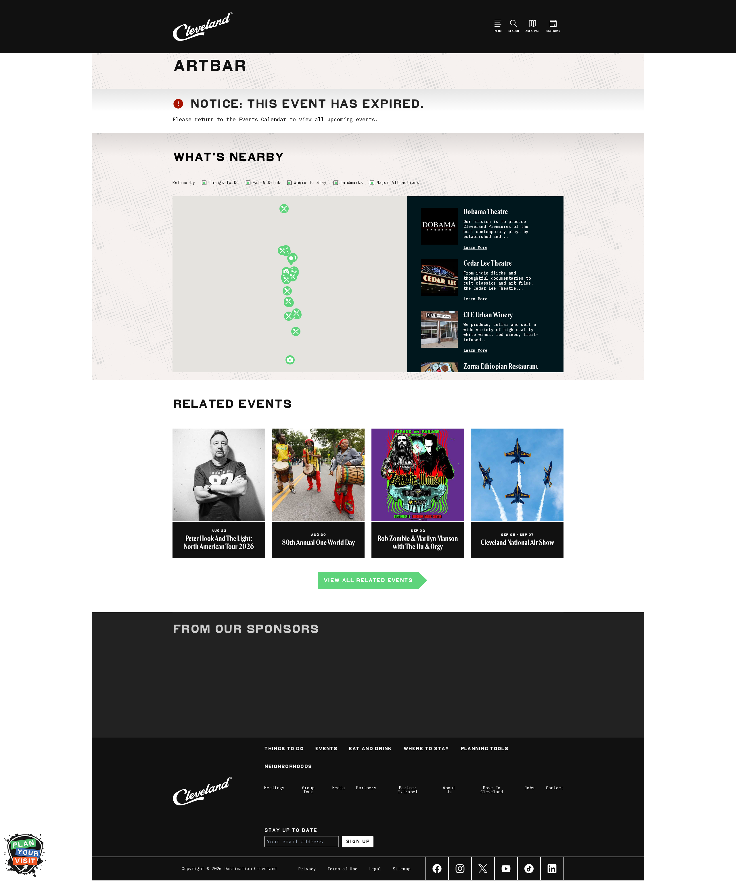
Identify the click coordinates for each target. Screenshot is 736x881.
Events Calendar (262, 119)
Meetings (274, 787)
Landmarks (351, 182)
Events (326, 749)
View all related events (368, 580)
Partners (366, 787)
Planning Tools (484, 749)
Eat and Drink (370, 749)
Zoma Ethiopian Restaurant (500, 366)
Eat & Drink (266, 182)
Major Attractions (398, 182)
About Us (449, 789)
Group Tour (308, 789)
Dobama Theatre (485, 212)
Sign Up (358, 841)
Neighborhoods (288, 767)
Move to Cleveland (491, 789)
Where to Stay (310, 182)
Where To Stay (426, 749)
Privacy (307, 869)
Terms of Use (342, 869)
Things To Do (224, 182)
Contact (555, 787)
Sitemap (402, 869)
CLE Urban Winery (488, 315)
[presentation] (439, 226)
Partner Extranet (408, 789)
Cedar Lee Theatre (487, 263)
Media (338, 787)
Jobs (529, 787)
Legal (375, 869)
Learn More (475, 247)
